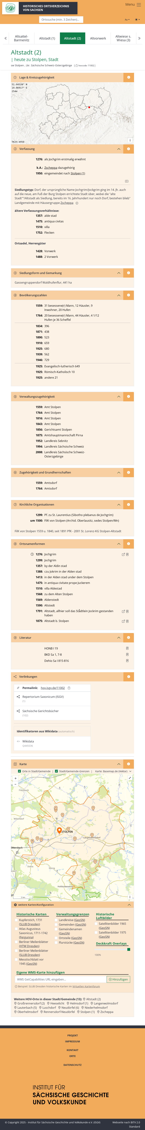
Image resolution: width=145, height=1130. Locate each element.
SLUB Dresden (29, 924)
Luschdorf (49, 1008)
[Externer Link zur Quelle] (123, 554)
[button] (127, 554)
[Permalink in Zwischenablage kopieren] (69, 688)
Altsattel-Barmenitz (21, 38)
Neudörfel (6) (70, 1008)
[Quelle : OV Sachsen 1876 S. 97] (127, 621)
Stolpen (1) (78, 173)
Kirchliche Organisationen (36, 504)
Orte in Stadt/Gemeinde (36, 771)
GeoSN (31, 964)
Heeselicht (57, 1003)
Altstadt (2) (93, 999)
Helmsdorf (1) (79, 1003)
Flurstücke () (71, 942)
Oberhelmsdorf (28, 1012)
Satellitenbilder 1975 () (112, 935)
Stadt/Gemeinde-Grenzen (74, 771)
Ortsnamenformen (32, 544)
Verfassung (27, 149)
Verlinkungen (28, 677)
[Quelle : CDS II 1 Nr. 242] (127, 554)
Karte (23, 764)
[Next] (139, 38)
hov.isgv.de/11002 (53, 688)
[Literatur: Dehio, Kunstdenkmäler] (127, 660)
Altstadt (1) (47, 38)
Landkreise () (72, 920)
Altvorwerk (98, 38)
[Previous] (6, 38)
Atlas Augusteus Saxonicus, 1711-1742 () (33, 933)
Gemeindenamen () (70, 931)
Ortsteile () (70, 938)
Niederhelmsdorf (96, 1008)
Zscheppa (50, 168)
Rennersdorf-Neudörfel (59, 1012)
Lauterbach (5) (27, 1008)
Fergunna (26, 937)
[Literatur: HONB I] (127, 648)
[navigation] (72, 38)
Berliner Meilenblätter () (33, 944)
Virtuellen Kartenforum (86, 986)
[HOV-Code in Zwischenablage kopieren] (76, 65)
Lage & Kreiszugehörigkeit (36, 77)
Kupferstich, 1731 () (30, 922)
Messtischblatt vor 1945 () (31, 962)
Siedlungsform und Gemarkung (40, 273)
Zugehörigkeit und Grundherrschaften (45, 472)
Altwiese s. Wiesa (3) (123, 38)
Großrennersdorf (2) (31, 1003)
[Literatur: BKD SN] (127, 654)
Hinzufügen (120, 979)
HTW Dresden (29, 946)
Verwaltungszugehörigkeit (37, 397)
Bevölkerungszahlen (33, 295)
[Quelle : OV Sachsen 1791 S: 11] (127, 611)
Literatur (25, 638)
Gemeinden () (72, 925)
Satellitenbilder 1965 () (112, 926)
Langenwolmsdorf (106, 1003)
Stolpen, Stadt (45, 59)
